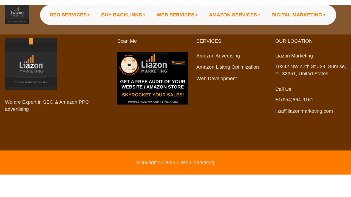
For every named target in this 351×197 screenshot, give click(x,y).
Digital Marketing (296, 15)
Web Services (175, 15)
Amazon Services (233, 15)
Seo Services (68, 15)
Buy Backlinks (121, 15)
